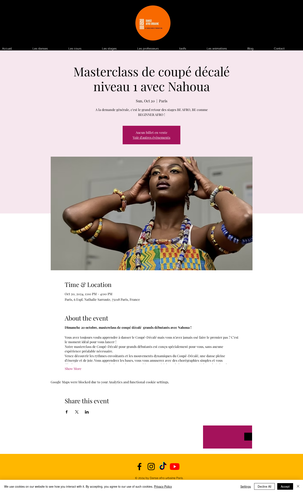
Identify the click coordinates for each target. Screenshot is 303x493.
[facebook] (139, 466)
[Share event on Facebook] (67, 412)
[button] (191, 48)
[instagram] (151, 466)
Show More (73, 368)
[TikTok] (163, 466)
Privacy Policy (163, 486)
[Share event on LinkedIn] (87, 412)
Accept (285, 486)
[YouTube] (175, 466)
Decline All (264, 486)
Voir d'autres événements (151, 137)
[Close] (298, 486)
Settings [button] (245, 486)
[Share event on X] (77, 412)
